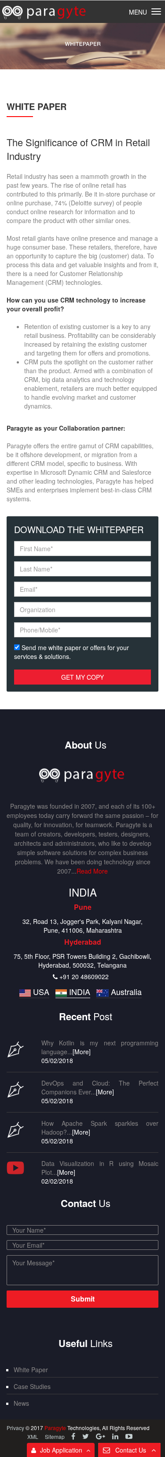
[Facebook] (74, 1436)
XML (32, 1436)
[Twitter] (86, 1436)
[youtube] (128, 1436)
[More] (82, 1051)
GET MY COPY (82, 677)
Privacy (16, 1427)
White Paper (31, 1369)
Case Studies (32, 1386)
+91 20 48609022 (84, 976)
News (21, 1403)
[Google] (101, 1436)
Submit (83, 1299)
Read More (92, 871)
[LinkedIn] (116, 1436)
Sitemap (55, 1436)
